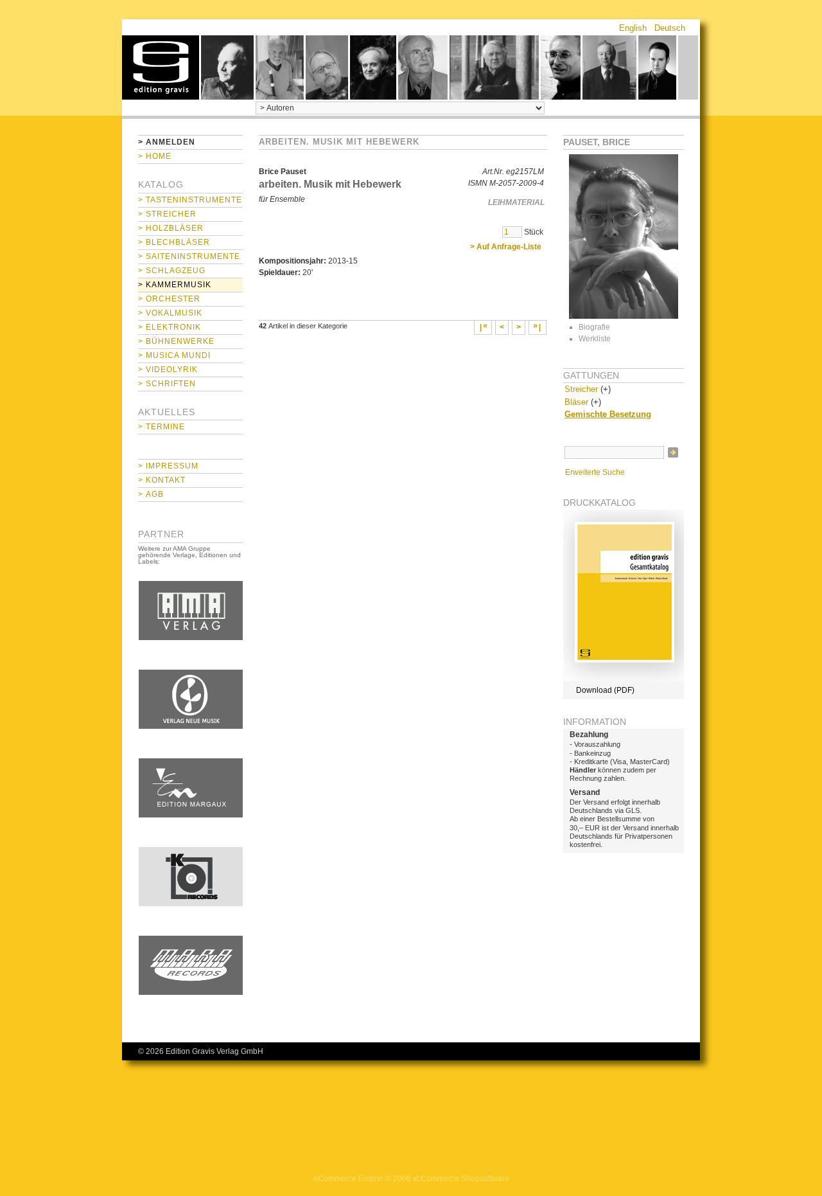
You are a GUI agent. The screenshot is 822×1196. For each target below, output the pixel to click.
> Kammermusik (174, 284)
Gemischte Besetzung (607, 414)
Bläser (576, 402)
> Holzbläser (171, 228)
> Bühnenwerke (176, 341)
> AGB (151, 494)
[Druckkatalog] (623, 678)
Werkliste (595, 338)
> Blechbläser (174, 242)
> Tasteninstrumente (190, 199)
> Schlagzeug (172, 270)
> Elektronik (169, 327)
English (633, 28)
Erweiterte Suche (595, 472)
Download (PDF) (605, 690)
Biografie (594, 327)
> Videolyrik (168, 369)
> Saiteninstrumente (189, 256)
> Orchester (169, 298)
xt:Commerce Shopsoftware (461, 1178)
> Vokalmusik (170, 312)
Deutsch (669, 28)
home (160, 67)
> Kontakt (162, 480)
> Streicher (167, 214)
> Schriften (167, 383)
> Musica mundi (174, 355)
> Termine (161, 426)
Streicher (581, 389)
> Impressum (168, 465)
